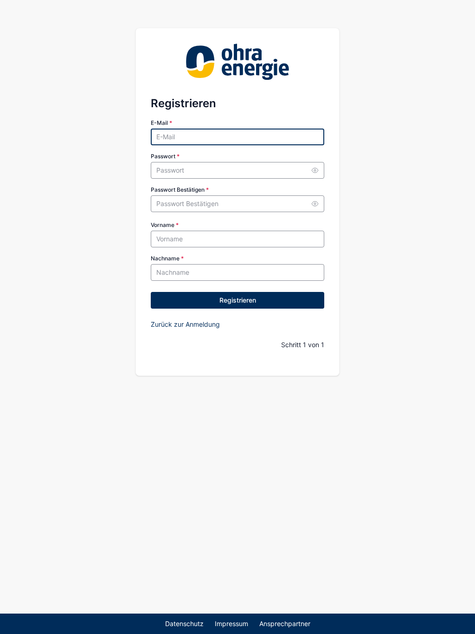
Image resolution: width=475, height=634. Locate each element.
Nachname (167, 258)
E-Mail (161, 122)
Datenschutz (184, 624)
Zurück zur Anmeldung (185, 324)
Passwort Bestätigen (180, 189)
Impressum (231, 624)
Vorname (165, 224)
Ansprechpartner (284, 624)
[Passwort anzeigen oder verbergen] (315, 170)
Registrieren (237, 300)
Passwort (165, 156)
